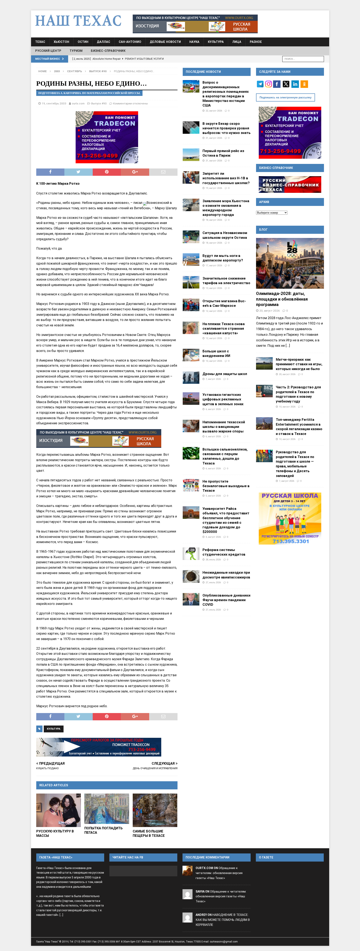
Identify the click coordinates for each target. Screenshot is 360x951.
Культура (216, 41)
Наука (194, 41)
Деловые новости (165, 41)
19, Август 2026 (214, 188)
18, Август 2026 (214, 219)
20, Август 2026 (269, 310)
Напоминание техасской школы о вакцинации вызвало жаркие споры (223, 426)
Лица (236, 41)
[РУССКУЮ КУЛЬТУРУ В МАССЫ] (58, 810)
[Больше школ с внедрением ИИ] (191, 355)
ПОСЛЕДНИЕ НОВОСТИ (203, 72)
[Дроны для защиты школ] (191, 377)
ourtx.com (78, 103)
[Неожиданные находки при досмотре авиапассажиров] (191, 576)
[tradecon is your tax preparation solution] (98, 747)
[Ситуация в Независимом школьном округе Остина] (191, 236)
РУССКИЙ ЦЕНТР (48, 50)
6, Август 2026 (213, 409)
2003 (57, 71)
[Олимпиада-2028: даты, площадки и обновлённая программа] (290, 263)
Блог (263, 230)
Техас (40, 41)
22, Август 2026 (214, 110)
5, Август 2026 (213, 495)
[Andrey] (187, 920)
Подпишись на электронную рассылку (285, 97)
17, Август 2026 (214, 265)
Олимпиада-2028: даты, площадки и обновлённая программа (282, 299)
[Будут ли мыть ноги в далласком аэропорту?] (191, 259)
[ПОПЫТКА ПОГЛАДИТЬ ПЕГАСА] (106, 809)
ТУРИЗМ (76, 50)
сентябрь (74, 71)
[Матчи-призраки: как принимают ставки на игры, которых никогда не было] (264, 363)
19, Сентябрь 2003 (54, 103)
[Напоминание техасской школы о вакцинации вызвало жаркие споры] (191, 426)
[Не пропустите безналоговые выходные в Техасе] (191, 485)
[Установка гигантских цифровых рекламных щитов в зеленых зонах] (191, 398)
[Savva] (187, 896)
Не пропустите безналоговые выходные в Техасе (226, 486)
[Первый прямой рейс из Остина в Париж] (191, 155)
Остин (83, 41)
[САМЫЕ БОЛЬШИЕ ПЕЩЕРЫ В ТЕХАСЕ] (155, 810)
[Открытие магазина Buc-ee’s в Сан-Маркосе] (191, 305)
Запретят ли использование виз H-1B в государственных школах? (226, 178)
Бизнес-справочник (108, 50)
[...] (288, 345)
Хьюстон (61, 41)
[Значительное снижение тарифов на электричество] (191, 282)
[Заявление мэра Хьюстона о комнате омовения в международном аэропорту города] (191, 205)
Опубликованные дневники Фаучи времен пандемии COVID (226, 600)
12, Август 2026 (214, 311)
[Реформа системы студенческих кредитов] (191, 553)
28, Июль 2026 (213, 559)
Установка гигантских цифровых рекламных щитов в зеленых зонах (223, 399)
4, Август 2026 (213, 536)
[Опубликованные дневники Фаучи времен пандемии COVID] (191, 599)
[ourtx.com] (187, 873)
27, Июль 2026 (213, 582)
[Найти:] (303, 59)
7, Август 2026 (213, 379)
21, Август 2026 (214, 137)
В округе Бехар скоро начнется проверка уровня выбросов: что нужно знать (226, 128)
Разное (256, 41)
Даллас (103, 41)
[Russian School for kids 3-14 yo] (290, 519)
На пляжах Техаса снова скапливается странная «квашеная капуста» (223, 328)
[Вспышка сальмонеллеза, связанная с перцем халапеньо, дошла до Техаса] (191, 453)
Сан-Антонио (130, 41)
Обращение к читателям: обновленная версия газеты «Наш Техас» (219, 873)
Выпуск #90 (99, 103)
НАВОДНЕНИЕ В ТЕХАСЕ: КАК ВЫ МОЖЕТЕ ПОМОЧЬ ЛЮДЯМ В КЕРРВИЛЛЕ (223, 920)
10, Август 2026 (214, 360)
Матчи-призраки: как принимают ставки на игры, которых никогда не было (299, 364)
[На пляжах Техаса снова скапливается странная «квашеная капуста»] (191, 328)
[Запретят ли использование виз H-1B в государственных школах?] (191, 177)
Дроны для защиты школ (224, 374)
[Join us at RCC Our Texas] (195, 24)
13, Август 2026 (214, 288)
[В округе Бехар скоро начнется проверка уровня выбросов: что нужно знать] (191, 127)
